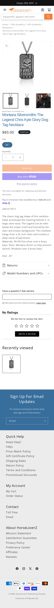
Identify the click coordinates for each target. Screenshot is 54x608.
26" (7, 144)
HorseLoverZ (21, 594)
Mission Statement (18, 533)
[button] (27, 265)
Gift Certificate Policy (20, 456)
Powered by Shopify (36, 594)
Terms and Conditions (21, 470)
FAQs (9, 447)
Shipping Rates (16, 461)
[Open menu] (5, 9)
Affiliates (12, 552)
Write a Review (27, 334)
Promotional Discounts (21, 475)
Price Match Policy (18, 451)
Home (5, 24)
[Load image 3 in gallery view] (43, 100)
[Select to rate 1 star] (16, 326)
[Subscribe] (44, 420)
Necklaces (7, 27)
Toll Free (12, 512)
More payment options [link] (27, 183)
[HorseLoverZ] (20, 9)
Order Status (14, 496)
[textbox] (27, 297)
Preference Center (18, 547)
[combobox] (27, 17)
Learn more (41, 303)
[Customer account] (42, 9)
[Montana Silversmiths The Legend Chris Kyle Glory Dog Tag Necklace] (11, 363)
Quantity (6, 151)
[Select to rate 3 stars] (26, 326)
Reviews (11, 557)
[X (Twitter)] (30, 569)
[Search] (48, 16)
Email (10, 517)
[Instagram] (23, 569)
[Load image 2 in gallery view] (27, 100)
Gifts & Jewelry (18, 24)
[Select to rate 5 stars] (37, 326)
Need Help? (13, 442)
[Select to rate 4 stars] (32, 326)
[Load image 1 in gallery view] (10, 100)
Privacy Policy (15, 543)
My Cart (11, 491)
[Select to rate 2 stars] (21, 326)
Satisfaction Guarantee (21, 538)
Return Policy (15, 465)
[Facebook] (17, 569)
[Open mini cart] (49, 9)
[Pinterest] (37, 569)
